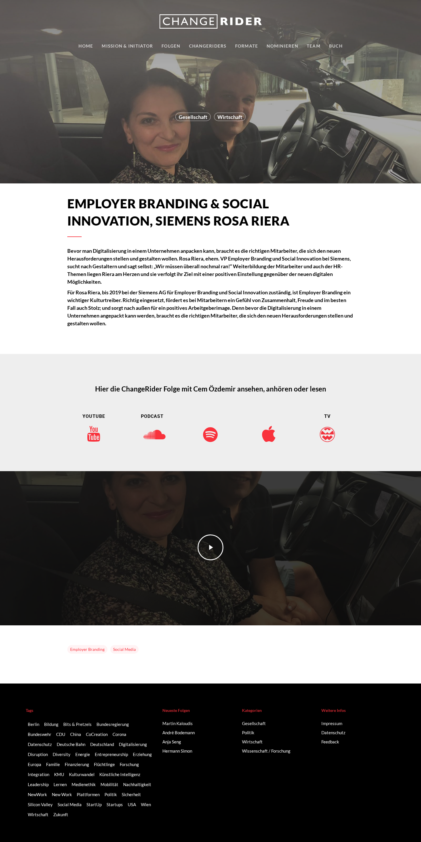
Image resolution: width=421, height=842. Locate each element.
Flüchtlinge (104, 764)
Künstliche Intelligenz (119, 774)
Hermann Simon (177, 750)
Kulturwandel (82, 774)
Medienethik (84, 784)
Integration (38, 774)
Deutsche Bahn (71, 744)
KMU (59, 774)
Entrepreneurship (111, 754)
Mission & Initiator (127, 45)
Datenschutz (40, 744)
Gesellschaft (193, 117)
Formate (246, 45)
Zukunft (60, 814)
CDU (60, 734)
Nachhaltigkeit (137, 784)
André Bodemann (178, 732)
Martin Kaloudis (177, 723)
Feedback (330, 741)
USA (132, 804)
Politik (111, 794)
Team (313, 45)
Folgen (171, 45)
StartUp (94, 804)
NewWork (37, 794)
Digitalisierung (133, 744)
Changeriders (208, 45)
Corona (119, 734)
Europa (34, 764)
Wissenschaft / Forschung (266, 750)
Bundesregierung (113, 724)
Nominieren (282, 45)
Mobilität (109, 784)
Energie (82, 754)
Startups (115, 804)
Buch (336, 45)
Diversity (61, 754)
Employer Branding (87, 649)
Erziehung (142, 754)
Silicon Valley (40, 804)
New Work (62, 794)
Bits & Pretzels (77, 724)
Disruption (38, 754)
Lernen (60, 784)
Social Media (124, 649)
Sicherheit (131, 794)
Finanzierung (77, 764)
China (75, 734)
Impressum (331, 723)
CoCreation (97, 734)
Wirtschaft (229, 117)
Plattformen (88, 794)
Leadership (38, 784)
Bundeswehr (39, 734)
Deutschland (102, 744)
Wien (146, 804)
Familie (53, 764)
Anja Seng (171, 741)
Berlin (33, 724)
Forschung (129, 764)
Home (85, 45)
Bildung (51, 724)
